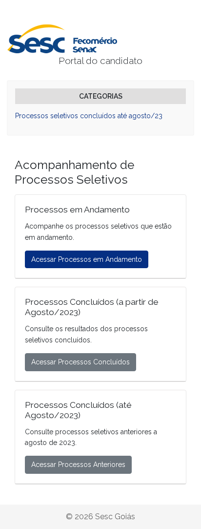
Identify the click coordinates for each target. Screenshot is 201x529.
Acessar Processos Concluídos (80, 362)
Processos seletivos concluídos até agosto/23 (88, 116)
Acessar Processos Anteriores (78, 464)
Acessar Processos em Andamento (86, 259)
